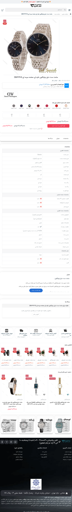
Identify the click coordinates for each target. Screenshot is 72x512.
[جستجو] (65, 10)
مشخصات (65, 138)
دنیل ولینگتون (67, 399)
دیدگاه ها (50, 138)
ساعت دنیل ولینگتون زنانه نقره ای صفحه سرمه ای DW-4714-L (54, 360)
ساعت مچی (65, 14)
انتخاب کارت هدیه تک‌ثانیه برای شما (61, 103)
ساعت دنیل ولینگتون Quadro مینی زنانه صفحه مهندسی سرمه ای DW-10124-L (36, 403)
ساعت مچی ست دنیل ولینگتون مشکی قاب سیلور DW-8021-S (6, 360)
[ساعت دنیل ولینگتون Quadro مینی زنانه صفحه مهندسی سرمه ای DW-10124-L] (36, 386)
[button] (58, 126)
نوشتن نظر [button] (54, 80)
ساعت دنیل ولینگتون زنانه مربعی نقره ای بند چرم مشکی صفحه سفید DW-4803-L (12, 403)
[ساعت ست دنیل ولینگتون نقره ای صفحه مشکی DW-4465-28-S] (65, 353)
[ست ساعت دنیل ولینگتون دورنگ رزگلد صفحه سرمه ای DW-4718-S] (30, 353)
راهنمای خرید (18, 448)
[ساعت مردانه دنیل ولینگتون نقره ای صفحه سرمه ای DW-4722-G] (18, 353)
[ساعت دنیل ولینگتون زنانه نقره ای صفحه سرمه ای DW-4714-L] (54, 353)
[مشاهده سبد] (2, 10)
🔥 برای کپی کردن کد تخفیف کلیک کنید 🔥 (36, 2)
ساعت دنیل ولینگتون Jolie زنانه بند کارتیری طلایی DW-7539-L (60, 403)
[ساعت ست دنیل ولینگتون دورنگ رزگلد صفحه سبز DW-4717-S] (42, 353)
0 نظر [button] (60, 80)
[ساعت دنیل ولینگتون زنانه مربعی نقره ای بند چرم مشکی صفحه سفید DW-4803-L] (12, 386)
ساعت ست (57, 14)
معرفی (58, 138)
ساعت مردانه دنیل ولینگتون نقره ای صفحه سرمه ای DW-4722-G (18, 360)
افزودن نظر (36, 314)
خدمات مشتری (42, 448)
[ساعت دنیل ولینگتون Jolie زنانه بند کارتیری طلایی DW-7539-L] (60, 386)
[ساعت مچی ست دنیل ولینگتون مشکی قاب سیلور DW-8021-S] (6, 353)
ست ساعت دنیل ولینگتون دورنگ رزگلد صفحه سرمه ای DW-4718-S (30, 360)
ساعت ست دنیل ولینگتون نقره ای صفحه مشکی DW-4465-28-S (66, 360)
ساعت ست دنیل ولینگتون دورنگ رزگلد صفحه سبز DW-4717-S (42, 360)
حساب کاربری (67, 448)
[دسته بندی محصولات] (69, 10)
